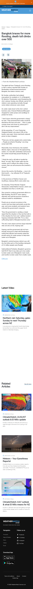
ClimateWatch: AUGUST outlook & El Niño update (14, 418)
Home (3, 27)
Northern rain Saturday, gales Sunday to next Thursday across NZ (16, 321)
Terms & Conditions (9, 576)
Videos (5, 543)
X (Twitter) (22, 537)
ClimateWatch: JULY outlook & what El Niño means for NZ (16, 503)
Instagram (21, 540)
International (6, 49)
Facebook (21, 534)
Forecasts (5, 534)
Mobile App (15, 578)
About (18, 576)
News (8, 27)
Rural (4, 545)
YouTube (21, 543)
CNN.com (5, 259)
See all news (27, 384)
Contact (24, 576)
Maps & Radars (7, 537)
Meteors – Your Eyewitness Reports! (15, 460)
